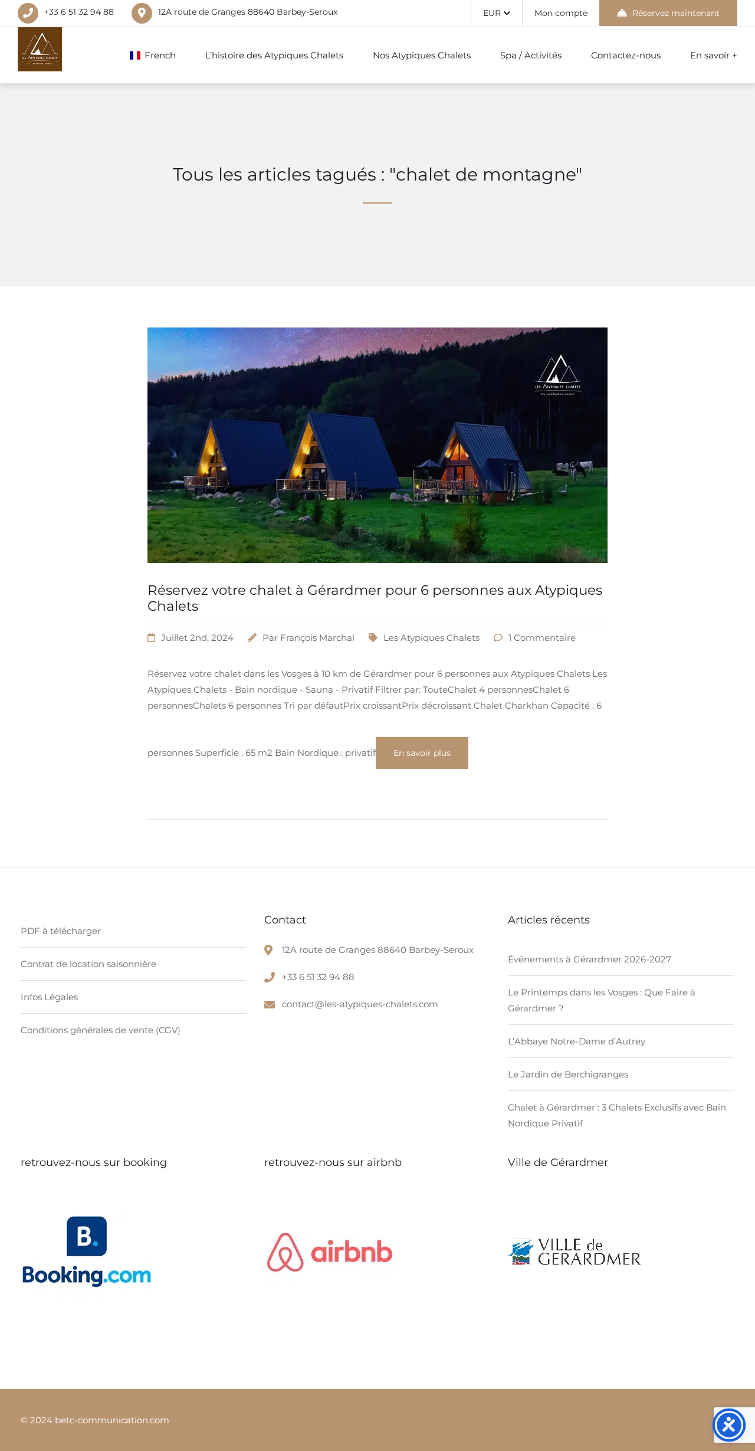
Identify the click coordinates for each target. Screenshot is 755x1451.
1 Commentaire (542, 637)
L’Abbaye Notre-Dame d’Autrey (576, 1041)
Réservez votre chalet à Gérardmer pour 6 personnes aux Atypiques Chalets (374, 598)
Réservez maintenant (676, 13)
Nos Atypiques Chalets (422, 55)
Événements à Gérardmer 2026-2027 (589, 959)
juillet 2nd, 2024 (197, 637)
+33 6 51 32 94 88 (79, 11)
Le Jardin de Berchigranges (568, 1074)
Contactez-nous (626, 55)
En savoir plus (422, 753)
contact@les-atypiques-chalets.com (360, 1004)
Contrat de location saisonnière (88, 963)
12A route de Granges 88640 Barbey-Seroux (247, 11)
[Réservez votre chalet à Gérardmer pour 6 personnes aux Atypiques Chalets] (377, 577)
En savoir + (713, 55)
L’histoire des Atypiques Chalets (274, 55)
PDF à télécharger (61, 930)
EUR (492, 13)
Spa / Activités (531, 55)
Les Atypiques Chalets (431, 637)
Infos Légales (49, 997)
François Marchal (317, 637)
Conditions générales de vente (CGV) (100, 1030)
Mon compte (560, 13)
